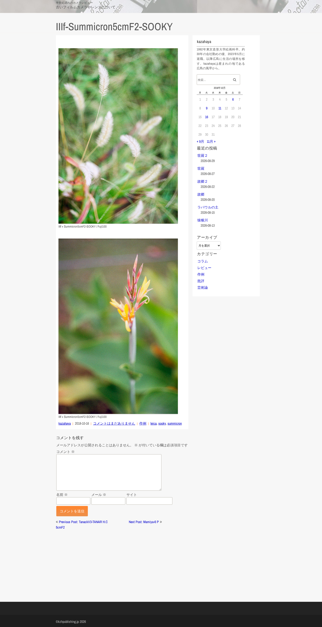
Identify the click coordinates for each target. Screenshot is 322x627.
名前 (62, 494)
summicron (175, 423)
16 (206, 116)
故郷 (200, 194)
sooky (162, 423)
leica (153, 423)
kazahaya (64, 423)
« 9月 (200, 141)
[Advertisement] (122, 560)
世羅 (200, 168)
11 (219, 108)
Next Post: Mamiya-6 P (144, 521)
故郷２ (202, 181)
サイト (131, 494)
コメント (65, 451)
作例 (142, 423)
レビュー (204, 267)
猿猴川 (202, 220)
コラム (202, 261)
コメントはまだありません (114, 423)
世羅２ (202, 155)
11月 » (211, 141)
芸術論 (202, 287)
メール (98, 494)
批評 (200, 280)
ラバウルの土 (207, 207)
